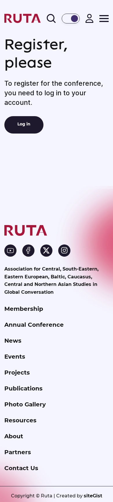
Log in (23, 124)
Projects (17, 372)
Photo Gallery (25, 404)
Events (14, 356)
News (12, 340)
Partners (17, 452)
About (13, 436)
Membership (23, 308)
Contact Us (21, 468)
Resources (20, 420)
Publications (23, 388)
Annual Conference (34, 324)
